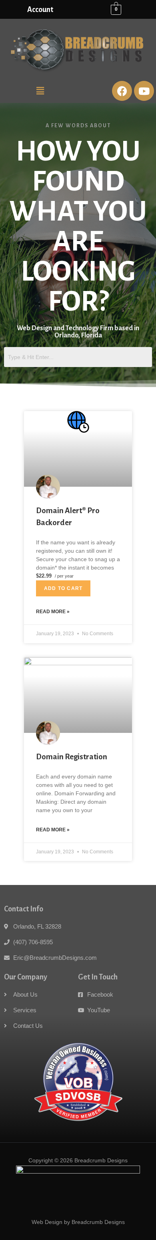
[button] (40, 90)
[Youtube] (144, 91)
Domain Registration (71, 756)
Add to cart (63, 588)
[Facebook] (122, 91)
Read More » (53, 611)
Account (40, 10)
